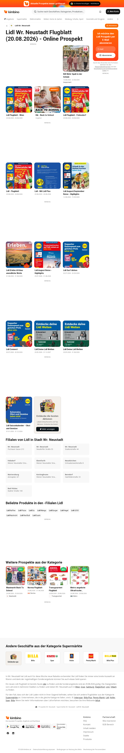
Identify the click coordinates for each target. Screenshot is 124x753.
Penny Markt (99, 697)
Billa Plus (88, 697)
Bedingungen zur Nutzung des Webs (69, 749)
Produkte (87, 739)
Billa (13, 700)
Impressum (88, 732)
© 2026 (24, 749)
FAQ (85, 721)
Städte (86, 735)
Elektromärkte (35, 19)
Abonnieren (113, 26)
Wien (77, 687)
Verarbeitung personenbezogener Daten (105, 70)
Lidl (107, 697)
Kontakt (86, 724)
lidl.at (97, 700)
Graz (83, 687)
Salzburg (90, 687)
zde (44, 684)
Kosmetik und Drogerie (95, 19)
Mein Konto (114, 11)
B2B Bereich (108, 724)
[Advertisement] (33, 62)
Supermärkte (22, 19)
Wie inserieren (109, 721)
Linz (108, 687)
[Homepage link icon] (36, 707)
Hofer (112, 697)
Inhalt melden (89, 728)
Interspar (78, 697)
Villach (113, 687)
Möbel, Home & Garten (53, 19)
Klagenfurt (100, 687)
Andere (110, 19)
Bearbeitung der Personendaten (94, 749)
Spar (8, 700)
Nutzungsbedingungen (102, 67)
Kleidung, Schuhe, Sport (74, 19)
